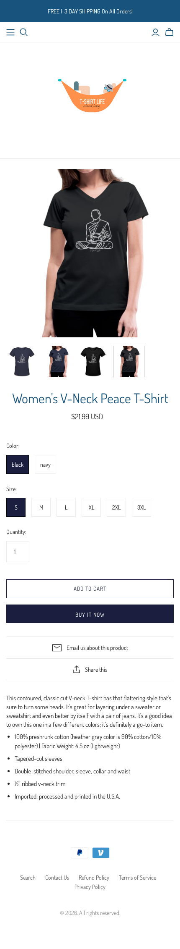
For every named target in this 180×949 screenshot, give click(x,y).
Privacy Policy (90, 886)
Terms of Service (137, 877)
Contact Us (57, 877)
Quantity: (16, 531)
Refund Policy (94, 877)
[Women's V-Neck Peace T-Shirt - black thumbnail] (93, 361)
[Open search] (24, 32)
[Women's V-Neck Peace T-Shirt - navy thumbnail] (22, 361)
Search (28, 877)
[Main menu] (10, 32)
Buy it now (90, 614)
